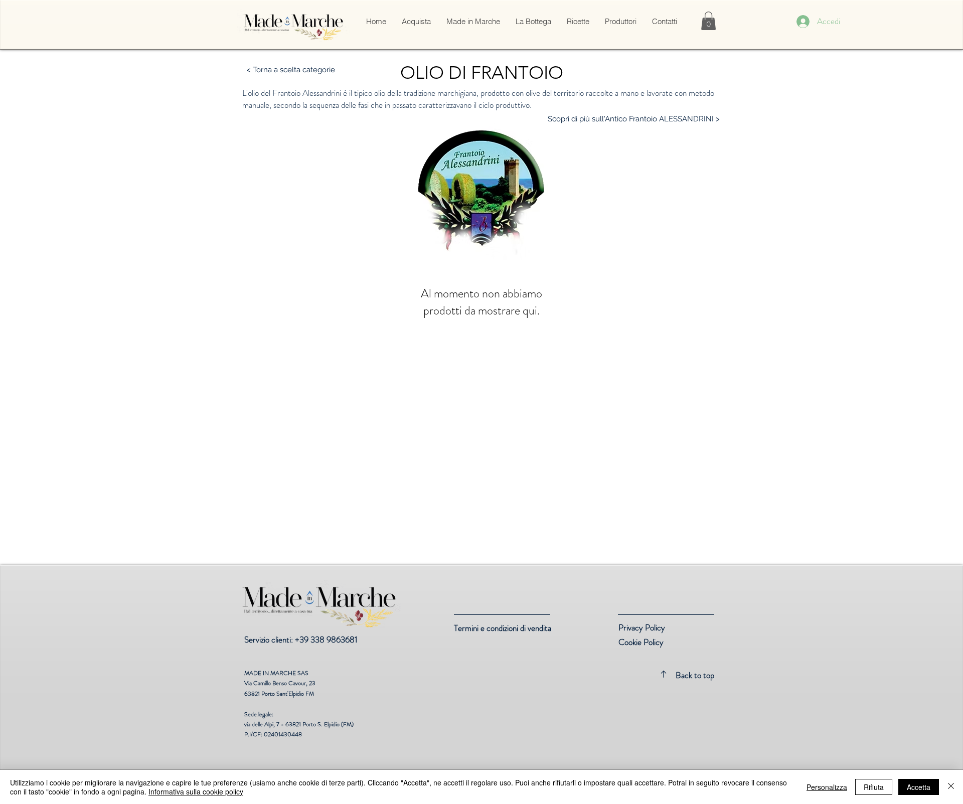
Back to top (695, 675)
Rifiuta (874, 787)
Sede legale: (258, 714)
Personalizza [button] (827, 787)
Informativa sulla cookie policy (195, 791)
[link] (708, 21)
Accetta (918, 787)
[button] (416, 22)
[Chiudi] (951, 787)
